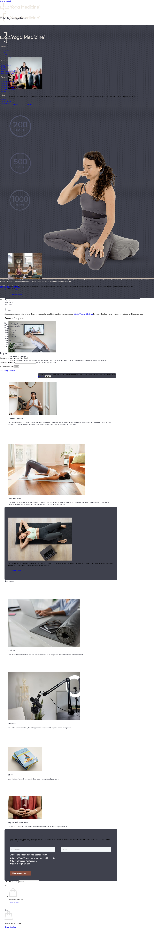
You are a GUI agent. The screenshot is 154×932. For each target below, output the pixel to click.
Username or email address (13, 358)
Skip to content (5, 1)
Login (9, 310)
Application (5, 91)
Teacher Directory (12, 878)
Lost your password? (7, 370)
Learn (7, 26)
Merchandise (5, 103)
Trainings (4, 99)
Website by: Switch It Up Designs (9, 286)
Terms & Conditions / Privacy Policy (10, 287)
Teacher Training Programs (14, 324)
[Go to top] (1, 299)
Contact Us (4, 55)
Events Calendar (10, 336)
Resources (9, 581)
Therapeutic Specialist (8, 89)
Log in (16, 366)
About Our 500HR (7, 85)
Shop (6, 342)
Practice (8, 300)
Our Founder (5, 51)
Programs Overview (7, 81)
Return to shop (14, 903)
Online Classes (10, 332)
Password (7, 362)
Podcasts (8, 340)
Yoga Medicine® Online (9, 71)
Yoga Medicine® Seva (8, 73)
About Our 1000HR (7, 87)
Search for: (11, 881)
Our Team (4, 53)
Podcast (3, 69)
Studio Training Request (8, 57)
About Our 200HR (7, 83)
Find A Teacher (6, 65)
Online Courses (6, 101)
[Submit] (5, 885)
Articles (3, 67)
